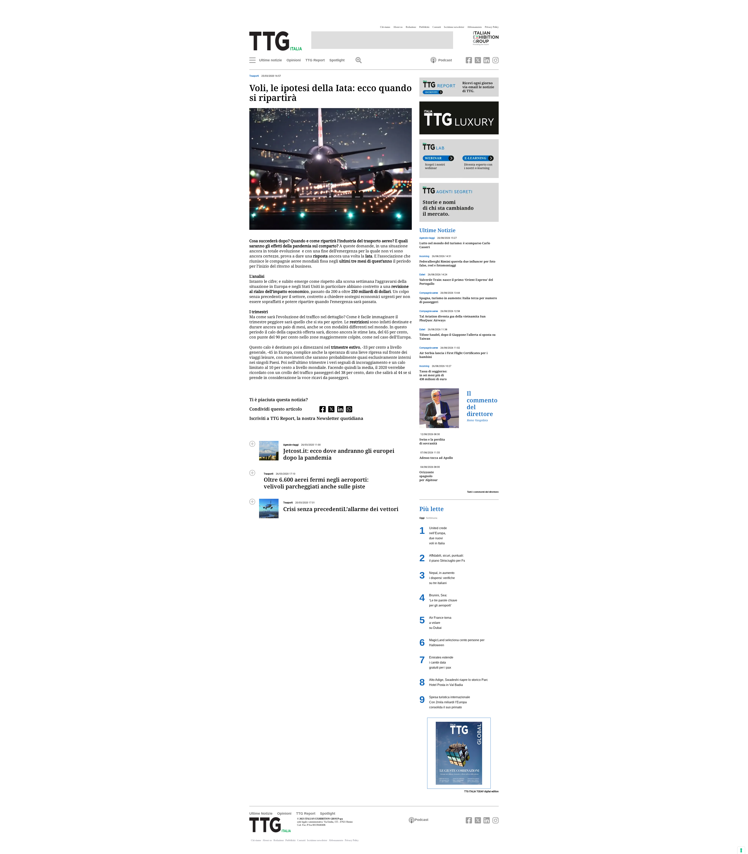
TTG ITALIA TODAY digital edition (481, 791)
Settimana (431, 518)
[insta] (494, 60)
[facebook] (468, 60)
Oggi (421, 518)
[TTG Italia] (275, 41)
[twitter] (477, 60)
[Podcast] (433, 60)
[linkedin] (486, 60)
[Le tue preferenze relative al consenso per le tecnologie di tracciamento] (741, 850)
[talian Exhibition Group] (486, 38)
